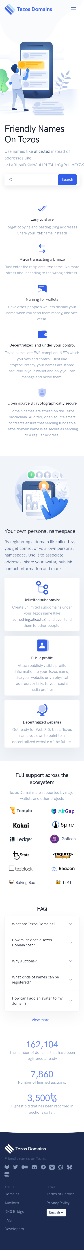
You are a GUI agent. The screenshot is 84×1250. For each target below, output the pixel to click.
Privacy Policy (58, 1203)
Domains (11, 1194)
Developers (14, 1229)
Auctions (11, 1203)
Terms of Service (61, 1194)
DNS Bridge (14, 1211)
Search (67, 179)
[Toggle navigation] (73, 9)
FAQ (8, 1220)
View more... (42, 1020)
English (54, 1212)
